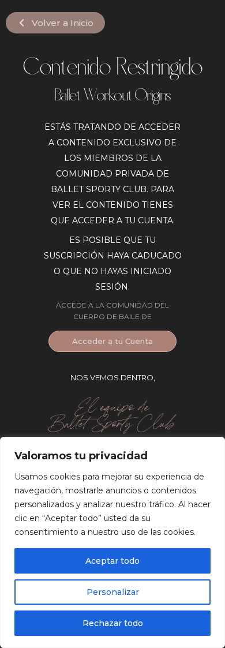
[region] (112, 542)
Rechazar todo (112, 623)
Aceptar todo (112, 561)
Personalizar (113, 592)
